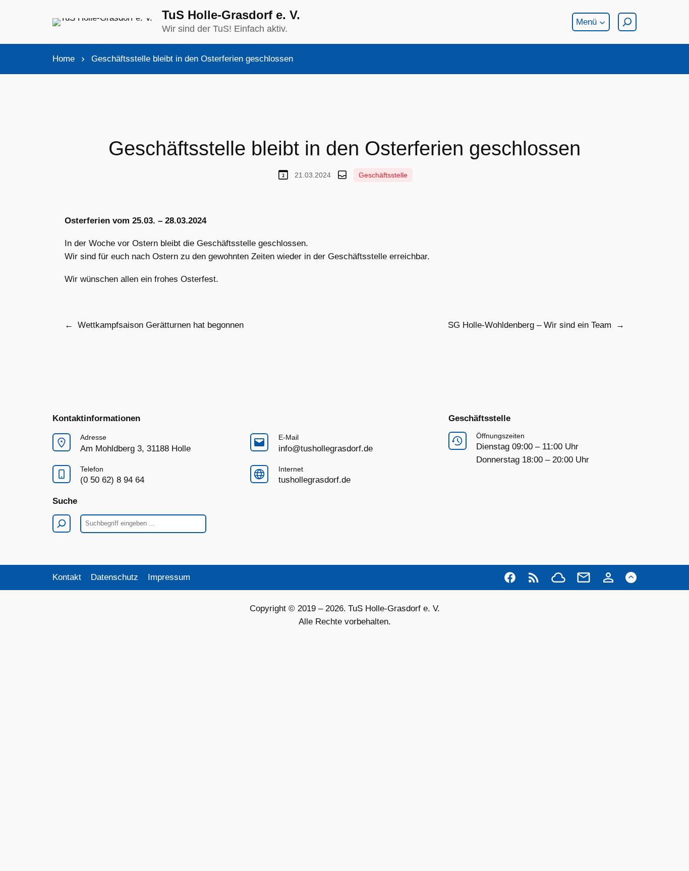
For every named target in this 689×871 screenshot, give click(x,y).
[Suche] (627, 22)
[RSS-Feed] (533, 577)
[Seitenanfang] (631, 577)
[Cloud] (558, 577)
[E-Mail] (583, 577)
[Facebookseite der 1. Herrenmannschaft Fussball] (509, 577)
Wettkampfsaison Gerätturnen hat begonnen (161, 325)
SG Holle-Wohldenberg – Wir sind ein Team (529, 325)
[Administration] (608, 577)
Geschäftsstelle (383, 175)
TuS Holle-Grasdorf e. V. (231, 15)
